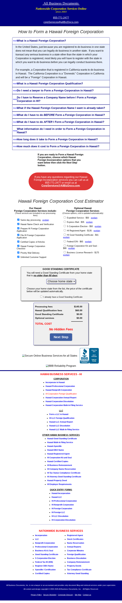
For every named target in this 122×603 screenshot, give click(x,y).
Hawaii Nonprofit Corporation (59, 390)
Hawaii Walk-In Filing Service (60, 442)
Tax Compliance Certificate (79, 570)
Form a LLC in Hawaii (58, 414)
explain (45, 220)
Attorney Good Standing (78, 573)
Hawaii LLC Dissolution (59, 426)
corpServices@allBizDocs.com (61, 22)
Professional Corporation (46, 547)
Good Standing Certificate (46, 554)
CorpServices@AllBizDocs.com (60, 185)
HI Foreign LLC (58, 512)
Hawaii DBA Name (55, 450)
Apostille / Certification (45, 570)
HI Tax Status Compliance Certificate (63, 473)
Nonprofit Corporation (45, 543)
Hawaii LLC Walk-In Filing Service (64, 429)
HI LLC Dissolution (60, 516)
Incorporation (41, 535)
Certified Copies (42, 573)
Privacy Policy (36, 595)
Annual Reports (74, 547)
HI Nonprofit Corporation (63, 505)
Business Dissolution (76, 558)
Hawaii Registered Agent (58, 454)
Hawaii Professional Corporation (60, 386)
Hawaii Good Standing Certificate (62, 438)
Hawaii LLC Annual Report (61, 422)
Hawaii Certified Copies (57, 461)
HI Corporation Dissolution (63, 520)
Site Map (78, 595)
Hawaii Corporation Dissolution (60, 401)
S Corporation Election (45, 558)
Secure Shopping (49, 595)
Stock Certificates (75, 539)
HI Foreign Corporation (62, 508)
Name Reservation (75, 543)
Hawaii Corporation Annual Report (61, 398)
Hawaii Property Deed (57, 480)
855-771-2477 (61, 17)
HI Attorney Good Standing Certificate (64, 477)
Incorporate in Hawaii (55, 382)
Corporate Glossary (65, 595)
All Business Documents (61, 3)
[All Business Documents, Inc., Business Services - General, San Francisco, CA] (89, 362)
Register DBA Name (44, 566)
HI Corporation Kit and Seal (59, 458)
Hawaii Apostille (54, 446)
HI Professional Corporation (64, 501)
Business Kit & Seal (44, 551)
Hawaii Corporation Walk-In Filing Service (64, 405)
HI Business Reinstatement (59, 465)
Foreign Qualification (76, 554)
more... (16, 41)
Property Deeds (74, 566)
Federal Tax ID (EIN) (44, 562)
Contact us (87, 595)
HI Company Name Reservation (61, 469)
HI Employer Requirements (59, 484)
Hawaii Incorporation (61, 493)
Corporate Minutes (75, 551)
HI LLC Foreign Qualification (61, 418)
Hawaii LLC (57, 497)
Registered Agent (75, 535)
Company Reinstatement (78, 562)
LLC (37, 539)
